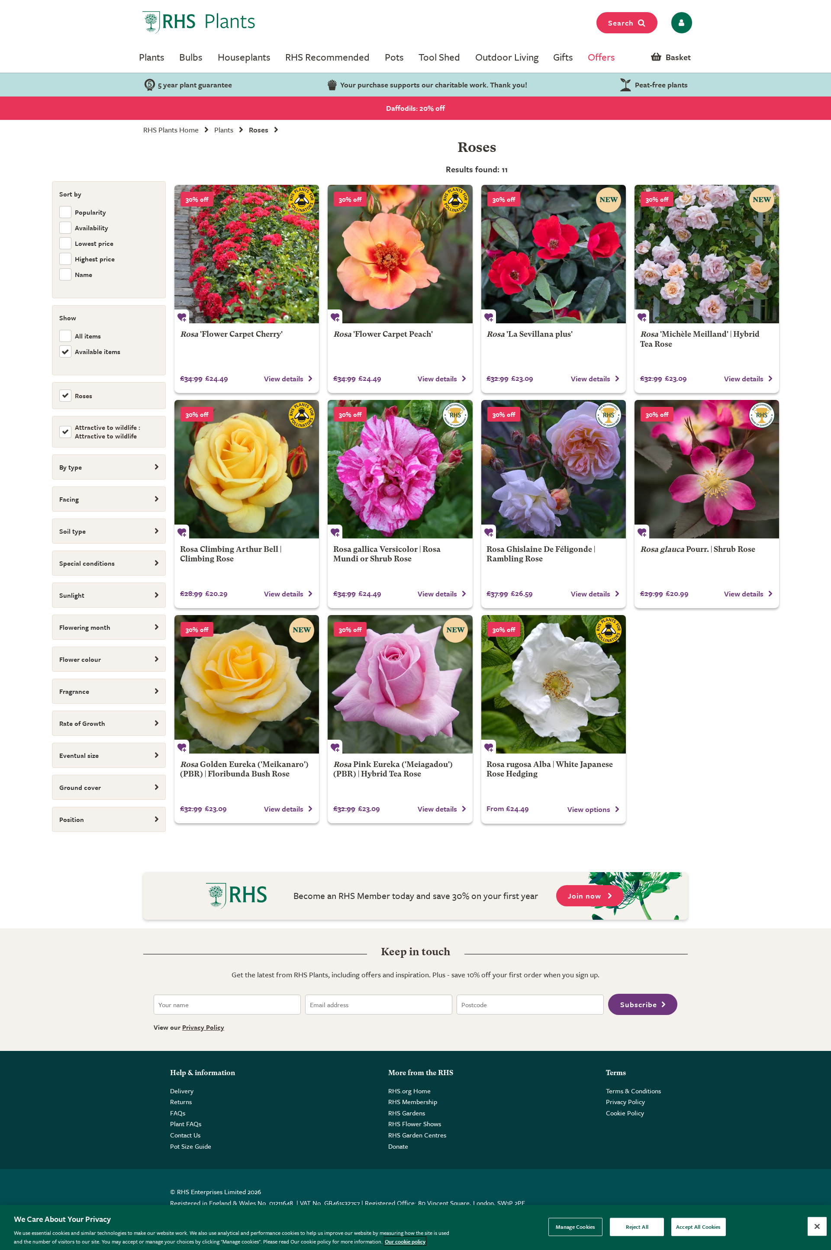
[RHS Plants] (198, 22)
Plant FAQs (185, 1123)
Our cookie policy (405, 1241)
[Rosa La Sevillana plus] (553, 254)
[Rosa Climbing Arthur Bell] (246, 469)
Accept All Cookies (698, 1227)
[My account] (680, 22)
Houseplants (244, 57)
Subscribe (638, 1004)
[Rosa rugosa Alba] (553, 684)
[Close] (817, 1226)
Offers (601, 57)
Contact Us (185, 1135)
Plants (151, 57)
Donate (398, 1146)
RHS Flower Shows (414, 1123)
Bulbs (191, 57)
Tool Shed (439, 57)
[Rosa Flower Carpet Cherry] (246, 254)
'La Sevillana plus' (529, 334)
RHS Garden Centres (417, 1135)
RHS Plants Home (171, 129)
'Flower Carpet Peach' (383, 334)
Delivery (181, 1090)
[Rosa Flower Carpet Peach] (400, 254)
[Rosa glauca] (707, 469)
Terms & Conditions (633, 1090)
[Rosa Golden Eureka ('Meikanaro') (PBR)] (246, 684)
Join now (585, 895)
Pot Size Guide (190, 1146)
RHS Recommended (327, 57)
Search (621, 22)
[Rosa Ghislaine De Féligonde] (553, 469)
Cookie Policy (625, 1113)
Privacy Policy (203, 1027)
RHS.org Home (409, 1090)
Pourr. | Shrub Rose (697, 550)
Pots (394, 57)
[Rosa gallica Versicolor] (400, 469)
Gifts (563, 57)
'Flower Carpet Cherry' (231, 334)
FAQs (177, 1113)
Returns (181, 1101)
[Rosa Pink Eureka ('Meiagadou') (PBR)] (400, 684)
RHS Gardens (406, 1113)
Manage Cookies (575, 1227)
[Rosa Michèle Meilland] (707, 254)
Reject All (637, 1227)
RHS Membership (412, 1101)
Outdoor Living (506, 57)
